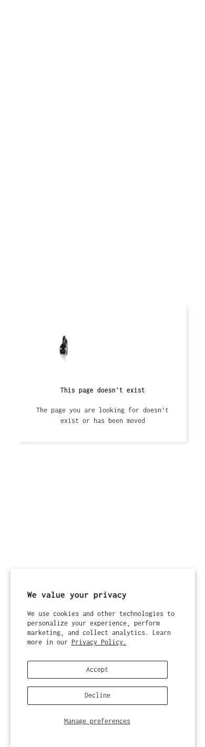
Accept (97, 669)
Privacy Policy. (99, 642)
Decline (97, 695)
